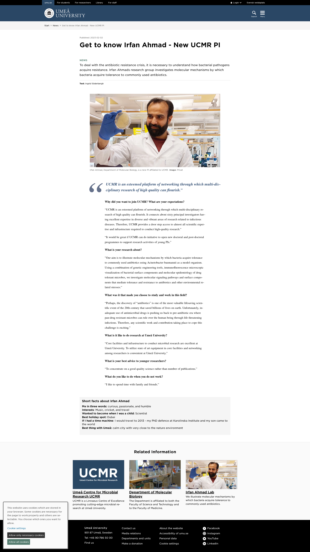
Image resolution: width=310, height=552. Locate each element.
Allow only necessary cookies (26, 535)
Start (46, 25)
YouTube (212, 538)
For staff (112, 2)
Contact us (128, 528)
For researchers (83, 2)
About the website (171, 528)
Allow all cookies (19, 541)
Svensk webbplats (256, 2)
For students (63, 2)
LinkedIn (212, 543)
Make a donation (132, 543)
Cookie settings (169, 543)
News (55, 25)
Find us (89, 542)
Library (99, 2)
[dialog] (35, 525)
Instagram (213, 533)
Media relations (131, 533)
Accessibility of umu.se (173, 533)
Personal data (168, 538)
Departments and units (136, 538)
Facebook (213, 528)
